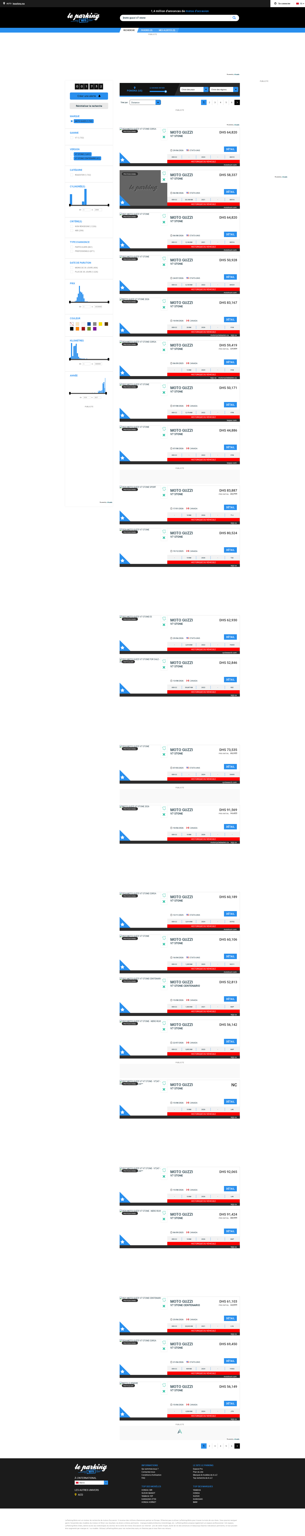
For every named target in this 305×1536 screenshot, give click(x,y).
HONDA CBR (147, 1490)
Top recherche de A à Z (202, 1478)
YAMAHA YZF (147, 1496)
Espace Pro (198, 1469)
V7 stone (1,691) (82, 154)
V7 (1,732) (79, 137)
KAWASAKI (198, 1499)
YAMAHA (197, 1490)
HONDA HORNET (149, 1502)
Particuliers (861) (83, 247)
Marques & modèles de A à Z (205, 1475)
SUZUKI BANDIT (148, 1493)
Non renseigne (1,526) (85, 226)
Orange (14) (77, 328)
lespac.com (232, 420)
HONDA (196, 1493)
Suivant (237, 102)
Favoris (125, 157)
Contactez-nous (148, 1472)
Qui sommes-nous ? (150, 1469)
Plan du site (198, 1472)
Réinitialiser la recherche (89, 105)
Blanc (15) (83, 324)
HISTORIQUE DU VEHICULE (203, 161)
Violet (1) (95, 328)
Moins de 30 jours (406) (86, 267)
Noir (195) (72, 328)
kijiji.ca (234, 335)
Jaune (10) (100, 324)
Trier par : (125, 102)
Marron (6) (106, 324)
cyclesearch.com (229, 652)
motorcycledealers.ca (219, 335)
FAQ (143, 1478)
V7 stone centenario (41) (87, 158)
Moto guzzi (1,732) (83, 121)
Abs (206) (79, 230)
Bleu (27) (89, 324)
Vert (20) (89, 328)
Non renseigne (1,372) (71, 324)
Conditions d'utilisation (151, 1475)
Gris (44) (95, 324)
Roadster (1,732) (83, 175)
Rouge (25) (83, 328)
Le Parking (85, 19)
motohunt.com (230, 164)
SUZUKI (196, 1496)
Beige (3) (77, 324)
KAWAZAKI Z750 (149, 1499)
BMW (195, 1502)
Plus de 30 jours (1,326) (86, 271)
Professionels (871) (85, 251)
